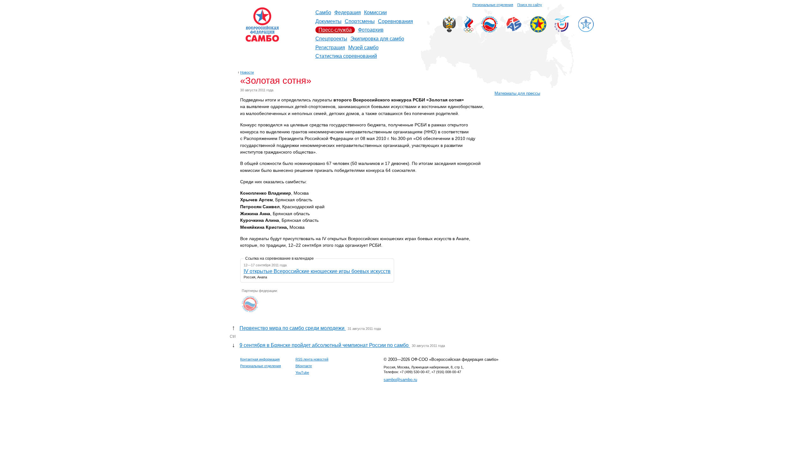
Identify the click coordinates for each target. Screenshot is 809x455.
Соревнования (395, 21)
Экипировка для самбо (377, 38)
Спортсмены (360, 21)
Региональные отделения (492, 5)
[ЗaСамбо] (586, 30)
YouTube (302, 372)
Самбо (323, 12)
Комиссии (375, 12)
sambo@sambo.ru (400, 379)
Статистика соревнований (346, 56)
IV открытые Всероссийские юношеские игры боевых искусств (317, 271)
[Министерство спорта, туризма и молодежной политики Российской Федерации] (449, 30)
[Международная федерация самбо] (514, 30)
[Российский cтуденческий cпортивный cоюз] (562, 30)
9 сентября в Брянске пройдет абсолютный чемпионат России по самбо (325, 345)
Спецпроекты (331, 38)
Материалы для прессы (517, 93)
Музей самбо (363, 47)
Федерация (347, 12)
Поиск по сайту (529, 5)
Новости (247, 72)
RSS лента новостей (311, 359)
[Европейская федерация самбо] (538, 30)
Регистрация (330, 47)
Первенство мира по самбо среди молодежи (293, 328)
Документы (328, 21)
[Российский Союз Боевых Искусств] (489, 30)
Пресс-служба (335, 30)
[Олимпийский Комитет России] (468, 30)
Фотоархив (371, 30)
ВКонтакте (303, 366)
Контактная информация (260, 359)
